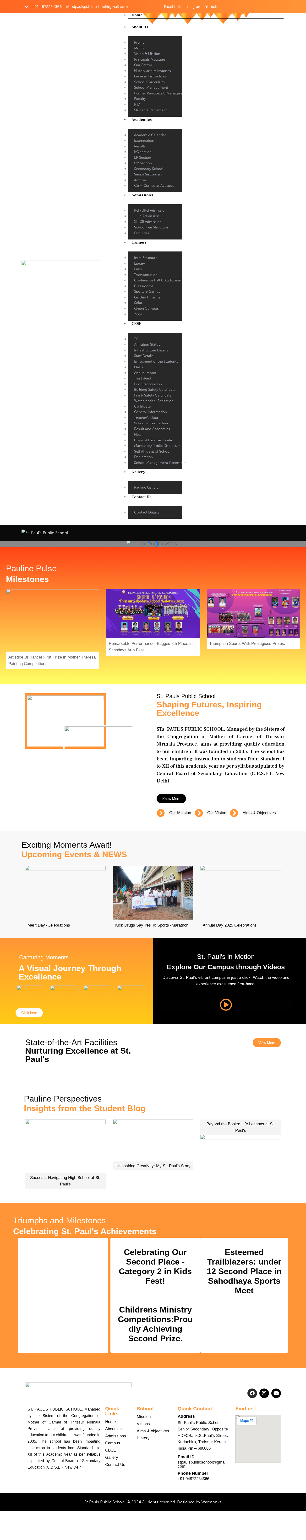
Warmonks (211, 1501)
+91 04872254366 (193, 1478)
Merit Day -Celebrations (48, 925)
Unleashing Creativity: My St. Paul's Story (153, 1166)
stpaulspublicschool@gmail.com (203, 1464)
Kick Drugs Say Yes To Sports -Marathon (151, 925)
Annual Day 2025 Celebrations (230, 925)
